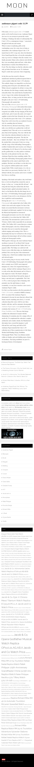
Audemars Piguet (7, 349)
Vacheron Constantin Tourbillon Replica (13, 426)
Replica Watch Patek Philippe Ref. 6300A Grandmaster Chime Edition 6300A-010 (16, 713)
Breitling (5, 466)
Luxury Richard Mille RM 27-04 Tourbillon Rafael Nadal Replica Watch (16, 661)
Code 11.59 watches (8, 292)
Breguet (5, 462)
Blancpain (5, 454)
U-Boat (5, 513)
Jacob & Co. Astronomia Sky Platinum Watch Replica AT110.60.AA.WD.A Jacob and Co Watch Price (16, 581)
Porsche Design (7, 505)
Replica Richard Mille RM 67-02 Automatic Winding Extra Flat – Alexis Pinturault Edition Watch (16, 706)
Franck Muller (7, 477)
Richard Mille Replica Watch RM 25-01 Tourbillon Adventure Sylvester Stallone (16, 728)
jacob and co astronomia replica (18, 417)
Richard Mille (6, 509)
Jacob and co (7, 493)
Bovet (4, 458)
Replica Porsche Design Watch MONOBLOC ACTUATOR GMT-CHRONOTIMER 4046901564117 (16, 696)
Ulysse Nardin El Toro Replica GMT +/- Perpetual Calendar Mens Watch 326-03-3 (16, 740)
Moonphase (6, 497)
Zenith (4, 521)
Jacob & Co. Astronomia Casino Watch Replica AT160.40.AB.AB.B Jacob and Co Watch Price (15, 571)
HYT (4, 489)
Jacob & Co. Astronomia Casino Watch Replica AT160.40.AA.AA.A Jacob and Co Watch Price (16, 566)
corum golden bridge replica (23, 419)
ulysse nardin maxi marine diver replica (13, 421)
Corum (5, 473)
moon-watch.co (9, 407)
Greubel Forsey (7, 485)
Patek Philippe (7, 501)
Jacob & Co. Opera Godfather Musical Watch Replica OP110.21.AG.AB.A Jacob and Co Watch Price (16, 643)
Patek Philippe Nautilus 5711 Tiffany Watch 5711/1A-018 (14, 677)
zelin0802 (5, 27)
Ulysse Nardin (7, 517)
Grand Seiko (6, 481)
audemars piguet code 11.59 (15, 23)
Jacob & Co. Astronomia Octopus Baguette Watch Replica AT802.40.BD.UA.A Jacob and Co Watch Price (16, 577)
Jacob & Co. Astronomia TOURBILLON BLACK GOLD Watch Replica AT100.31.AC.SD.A (16, 585)
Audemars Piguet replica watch (11, 306)
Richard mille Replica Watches (21, 423)
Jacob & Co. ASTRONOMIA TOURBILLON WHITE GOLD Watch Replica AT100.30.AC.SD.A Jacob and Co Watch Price (16, 590)
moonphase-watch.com (8, 403)
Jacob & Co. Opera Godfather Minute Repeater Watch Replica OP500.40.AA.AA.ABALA (16, 624)
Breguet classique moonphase (10, 413)
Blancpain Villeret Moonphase (21, 411)
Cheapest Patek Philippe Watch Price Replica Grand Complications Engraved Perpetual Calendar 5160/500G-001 (16, 538)
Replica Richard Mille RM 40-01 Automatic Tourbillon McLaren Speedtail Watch (17, 701)
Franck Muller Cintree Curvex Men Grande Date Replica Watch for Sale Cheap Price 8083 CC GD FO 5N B (15, 553)
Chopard (5, 469)
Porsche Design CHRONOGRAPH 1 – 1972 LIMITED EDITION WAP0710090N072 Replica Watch (15, 685)
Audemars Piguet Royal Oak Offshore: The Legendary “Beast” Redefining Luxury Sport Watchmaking (14, 388)
